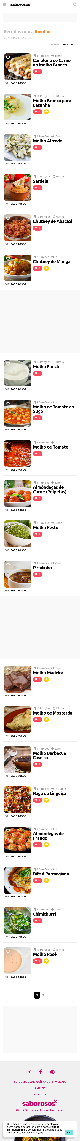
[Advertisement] (40, 17)
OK (69, 1132)
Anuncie (40, 1088)
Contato (40, 1094)
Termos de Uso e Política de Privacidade (40, 1082)
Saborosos (18, 83)
